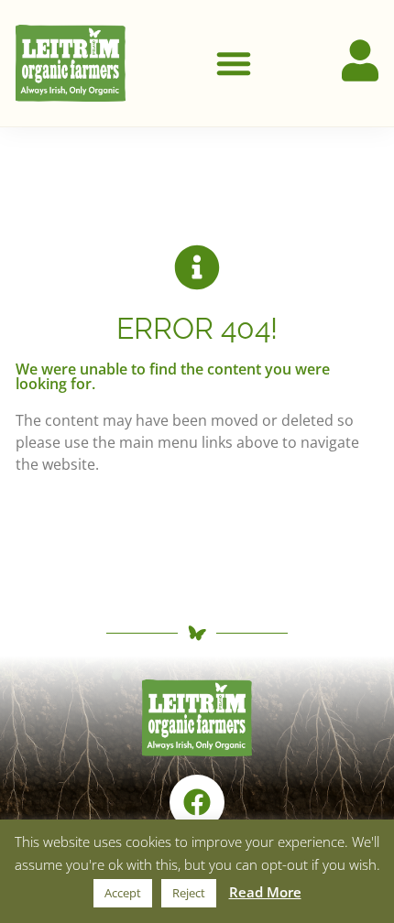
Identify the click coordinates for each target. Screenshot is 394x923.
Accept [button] (122, 893)
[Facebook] (197, 802)
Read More (265, 892)
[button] (233, 63)
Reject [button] (188, 893)
